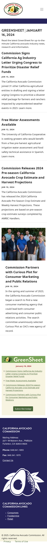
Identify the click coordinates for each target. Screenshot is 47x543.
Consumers (12, 512)
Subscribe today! (23, 408)
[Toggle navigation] (41, 9)
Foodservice (13, 515)
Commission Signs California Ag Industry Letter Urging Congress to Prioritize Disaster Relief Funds (24, 374)
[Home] (13, 9)
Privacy (7, 541)
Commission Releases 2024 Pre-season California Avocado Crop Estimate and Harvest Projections (23, 388)
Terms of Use (21, 541)
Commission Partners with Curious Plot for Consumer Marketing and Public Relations (23, 397)
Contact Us (8, 460)
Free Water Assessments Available (21, 380)
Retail (10, 518)
